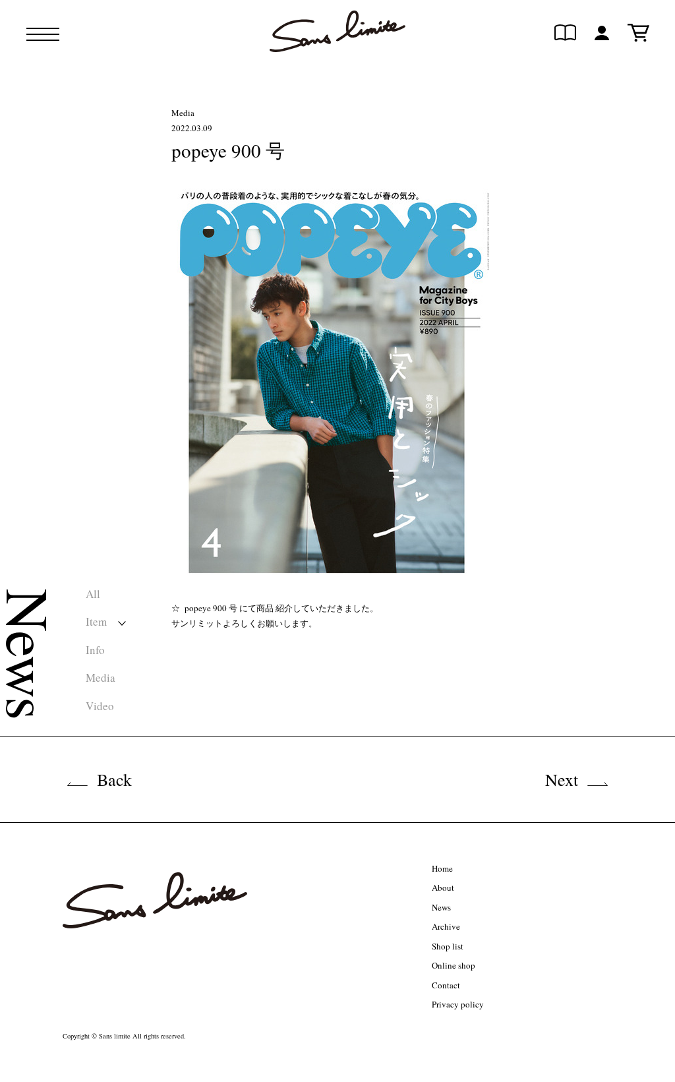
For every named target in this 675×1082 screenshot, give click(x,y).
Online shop (453, 965)
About (443, 887)
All (93, 593)
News (441, 907)
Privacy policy (458, 1004)
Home (442, 868)
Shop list (447, 946)
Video (100, 705)
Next (561, 779)
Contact (446, 985)
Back (114, 779)
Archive (446, 926)
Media (100, 677)
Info (95, 649)
